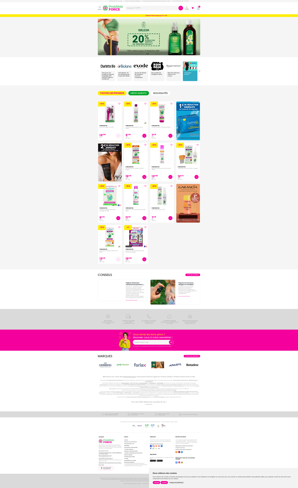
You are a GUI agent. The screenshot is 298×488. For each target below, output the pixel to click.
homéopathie (125, 383)
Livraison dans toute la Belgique (132, 1)
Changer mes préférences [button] (176, 482)
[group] (188, 121)
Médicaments (139, 93)
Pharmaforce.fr (112, 388)
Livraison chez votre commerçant (183, 449)
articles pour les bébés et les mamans (139, 386)
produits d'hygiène (167, 386)
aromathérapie (143, 383)
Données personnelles (129, 456)
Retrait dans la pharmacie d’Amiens (184, 445)
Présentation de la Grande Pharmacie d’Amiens (110, 463)
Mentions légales (128, 454)
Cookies (126, 458)
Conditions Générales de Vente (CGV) (133, 453)
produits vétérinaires (179, 386)
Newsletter (126, 445)
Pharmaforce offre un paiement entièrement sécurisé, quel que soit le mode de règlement (160, 440)
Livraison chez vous (180, 447)
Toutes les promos (112, 93)
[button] (100, 8)
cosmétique (152, 383)
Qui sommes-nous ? (103, 451)
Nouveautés (160, 93)
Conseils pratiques (128, 449)
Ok (171, 342)
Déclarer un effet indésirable (130, 451)
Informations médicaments (131, 447)
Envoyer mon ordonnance (130, 441)
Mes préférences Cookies (130, 460)
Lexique (126, 440)
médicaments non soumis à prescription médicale (169, 384)
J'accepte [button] (156, 482)
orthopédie (160, 383)
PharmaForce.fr (129, 377)
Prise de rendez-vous (129, 443)
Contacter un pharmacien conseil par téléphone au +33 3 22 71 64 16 (110, 453)
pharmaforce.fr (150, 380)
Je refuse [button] (164, 482)
